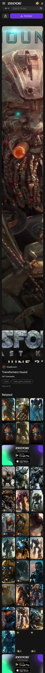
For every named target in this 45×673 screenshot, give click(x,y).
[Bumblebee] (8, 571)
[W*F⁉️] (36, 618)
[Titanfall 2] (22, 548)
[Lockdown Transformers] (36, 571)
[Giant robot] (36, 548)
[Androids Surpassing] (36, 524)
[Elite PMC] (8, 618)
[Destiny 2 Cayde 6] (8, 433)
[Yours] (22, 433)
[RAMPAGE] (8, 477)
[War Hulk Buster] (22, 501)
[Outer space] (8, 409)
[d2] (36, 433)
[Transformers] (8, 642)
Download (28, 16)
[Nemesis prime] (36, 409)
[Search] (41, 8)
